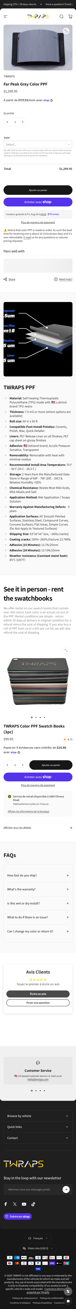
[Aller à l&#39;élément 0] (32, 717)
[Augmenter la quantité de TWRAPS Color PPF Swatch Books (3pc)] (22, 765)
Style (7, 137)
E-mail (27, 237)
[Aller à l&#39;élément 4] (44, 717)
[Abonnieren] (66, 1189)
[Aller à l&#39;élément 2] (36, 717)
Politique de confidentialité (52, 1298)
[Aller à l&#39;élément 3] (40, 717)
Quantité (9, 113)
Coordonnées (60, 1302)
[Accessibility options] (68, 1291)
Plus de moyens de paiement (38, 222)
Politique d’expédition (42, 1302)
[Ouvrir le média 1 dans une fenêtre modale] (66, 30)
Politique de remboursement (25, 1298)
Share (11, 279)
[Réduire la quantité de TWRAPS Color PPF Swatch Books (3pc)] (7, 765)
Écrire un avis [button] (38, 994)
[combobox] (5, 144)
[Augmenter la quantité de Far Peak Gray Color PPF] (22, 122)
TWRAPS (9, 76)
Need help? (65, 279)
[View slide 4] (44, 1091)
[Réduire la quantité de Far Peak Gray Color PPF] (7, 122)
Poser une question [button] (38, 1003)
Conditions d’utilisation (20, 1302)
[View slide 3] (40, 1091)
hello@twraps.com (38, 1079)
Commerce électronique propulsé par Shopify (49, 1290)
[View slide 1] (32, 1091)
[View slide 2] (36, 1091)
